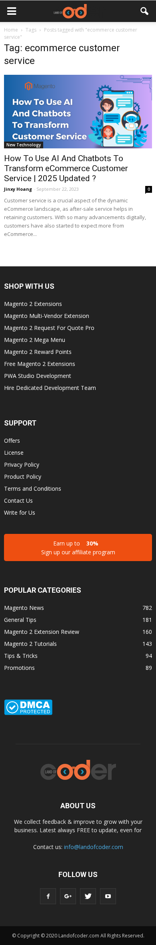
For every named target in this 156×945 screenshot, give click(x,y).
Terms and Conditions (32, 488)
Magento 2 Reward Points (38, 352)
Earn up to (78, 547)
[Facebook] (48, 896)
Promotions (19, 667)
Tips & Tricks (21, 655)
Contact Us (18, 500)
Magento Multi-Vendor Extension (46, 316)
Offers (12, 440)
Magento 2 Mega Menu (34, 340)
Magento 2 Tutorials (30, 643)
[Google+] (68, 896)
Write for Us (19, 512)
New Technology (23, 145)
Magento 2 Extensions (33, 304)
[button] (145, 11)
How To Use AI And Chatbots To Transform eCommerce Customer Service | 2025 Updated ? (66, 168)
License (14, 452)
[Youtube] (108, 896)
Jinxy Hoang (18, 189)
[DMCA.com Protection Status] (28, 713)
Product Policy (22, 476)
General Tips (20, 619)
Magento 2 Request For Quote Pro (49, 328)
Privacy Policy (21, 464)
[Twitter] (88, 896)
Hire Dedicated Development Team (50, 388)
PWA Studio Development (37, 376)
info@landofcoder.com (93, 847)
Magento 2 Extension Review (41, 631)
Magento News (24, 607)
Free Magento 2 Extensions (39, 364)
